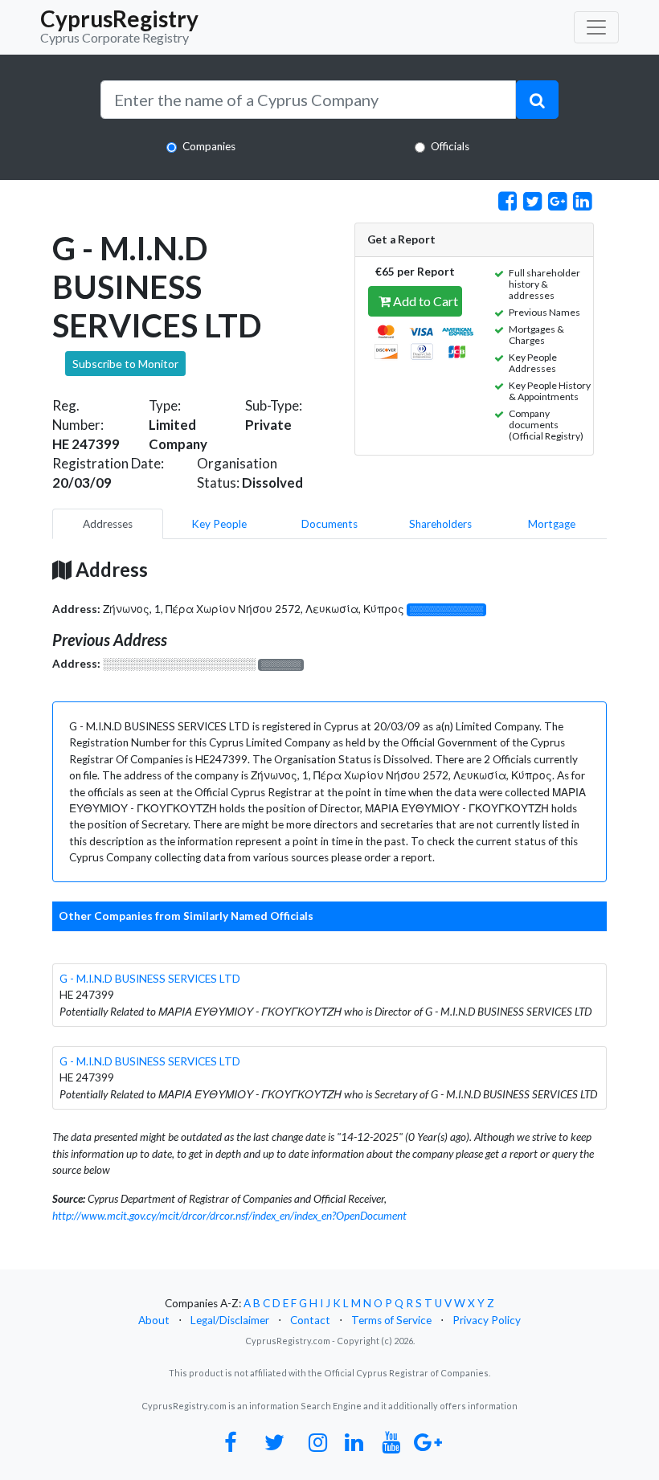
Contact (310, 1320)
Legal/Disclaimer (229, 1320)
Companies (208, 146)
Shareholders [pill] (440, 523)
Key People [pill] (219, 523)
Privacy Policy (486, 1320)
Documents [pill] (329, 523)
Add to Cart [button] (424, 301)
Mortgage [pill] (551, 523)
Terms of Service (391, 1320)
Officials (450, 146)
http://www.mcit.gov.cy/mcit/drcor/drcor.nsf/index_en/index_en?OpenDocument (229, 1215)
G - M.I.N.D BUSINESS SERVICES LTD (149, 978)
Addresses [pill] (108, 523)
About (154, 1320)
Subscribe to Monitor (125, 363)
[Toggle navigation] (596, 27)
